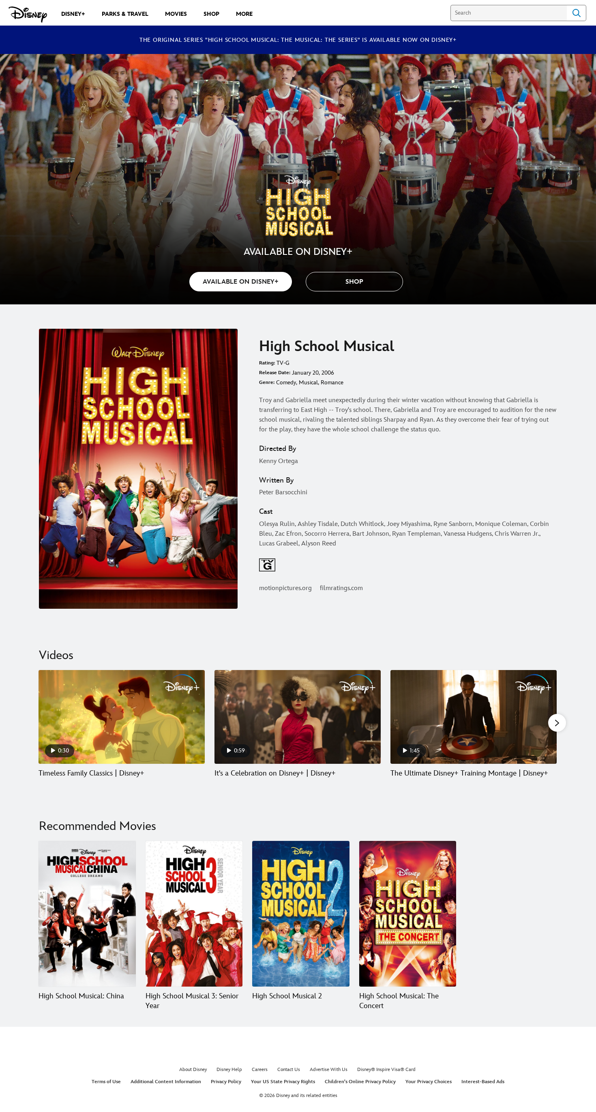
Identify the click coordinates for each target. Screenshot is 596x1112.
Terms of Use (106, 1082)
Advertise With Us (328, 1070)
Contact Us (288, 1070)
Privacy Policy (226, 1082)
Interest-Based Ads (482, 1082)
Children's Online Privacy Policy (360, 1082)
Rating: (267, 363)
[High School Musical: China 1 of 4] (87, 914)
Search (576, 13)
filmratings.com (341, 588)
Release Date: (274, 373)
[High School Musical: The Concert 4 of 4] (408, 914)
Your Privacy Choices (428, 1082)
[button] (354, 281)
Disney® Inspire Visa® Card (386, 1070)
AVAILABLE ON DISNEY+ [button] (241, 282)
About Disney (193, 1070)
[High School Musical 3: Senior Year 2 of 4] (194, 914)
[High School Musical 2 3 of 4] (300, 914)
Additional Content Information (166, 1082)
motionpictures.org (285, 588)
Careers (260, 1070)
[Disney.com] (28, 14)
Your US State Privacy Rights (283, 1082)
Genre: (266, 382)
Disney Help (229, 1070)
